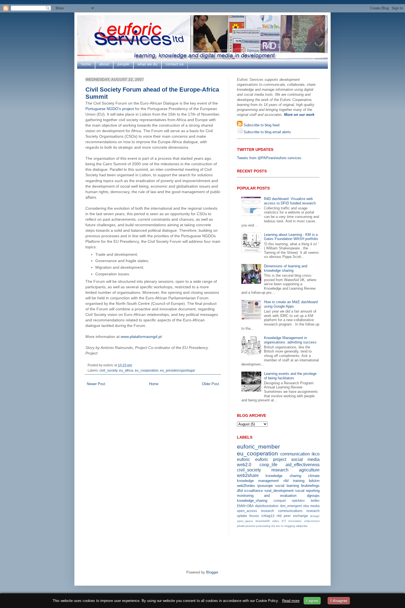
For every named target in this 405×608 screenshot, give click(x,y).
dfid (240, 491)
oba (306, 506)
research (279, 470)
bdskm (314, 481)
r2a (273, 525)
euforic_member (258, 446)
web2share (248, 475)
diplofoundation (267, 506)
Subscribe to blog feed (260, 125)
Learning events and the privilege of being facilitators (290, 376)
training (298, 481)
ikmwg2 (315, 516)
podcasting (263, 525)
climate (314, 476)
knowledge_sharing (252, 500)
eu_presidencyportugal (177, 370)
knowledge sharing (283, 476)
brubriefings (310, 486)
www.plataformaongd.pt (141, 336)
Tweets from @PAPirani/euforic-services (269, 158)
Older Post (210, 384)
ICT (284, 520)
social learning (287, 486)
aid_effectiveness (302, 464)
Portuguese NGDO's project (109, 108)
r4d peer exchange (292, 516)
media (315, 506)
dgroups (313, 496)
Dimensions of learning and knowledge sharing (285, 268)
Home (153, 384)
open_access (247, 511)
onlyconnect (312, 520)
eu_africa (126, 370)
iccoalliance (253, 491)
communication (295, 454)
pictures (250, 525)
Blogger (212, 572)
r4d (286, 481)
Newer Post (96, 384)
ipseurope (265, 486)
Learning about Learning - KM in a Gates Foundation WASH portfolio (291, 237)
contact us (174, 64)
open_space (245, 520)
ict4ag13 (267, 516)
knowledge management (258, 481)
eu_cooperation (146, 370)
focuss (254, 516)
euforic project (271, 459)
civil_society (108, 370)
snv (278, 525)
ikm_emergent (291, 506)
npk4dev (298, 500)
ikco (316, 454)
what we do (147, 64)
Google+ (18, 2)
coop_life (268, 464)
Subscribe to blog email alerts (266, 132)
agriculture (309, 470)
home (86, 64)
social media (305, 459)
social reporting (307, 491)
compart (280, 500)
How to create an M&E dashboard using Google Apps (291, 304)
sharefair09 (262, 520)
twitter (315, 500)
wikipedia (301, 525)
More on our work (299, 115)
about (104, 64)
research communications (282, 511)
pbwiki (241, 525)
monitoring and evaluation (266, 496)
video (275, 520)
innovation (295, 520)
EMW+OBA (245, 506)
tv (282, 525)
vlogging (289, 525)
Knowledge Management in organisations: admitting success (290, 340)
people (123, 64)
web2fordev (246, 486)
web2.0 (244, 464)
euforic (243, 459)
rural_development (279, 491)
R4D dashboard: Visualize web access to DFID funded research (290, 201)
